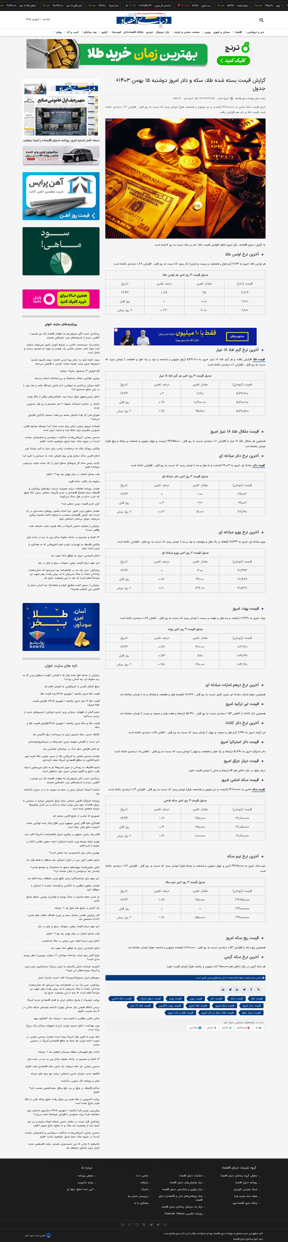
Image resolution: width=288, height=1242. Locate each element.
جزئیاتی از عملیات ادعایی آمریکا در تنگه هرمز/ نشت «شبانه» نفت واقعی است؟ (64, 528)
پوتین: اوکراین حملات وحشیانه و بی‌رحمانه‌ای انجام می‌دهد (67, 378)
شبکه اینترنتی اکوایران (245, 1189)
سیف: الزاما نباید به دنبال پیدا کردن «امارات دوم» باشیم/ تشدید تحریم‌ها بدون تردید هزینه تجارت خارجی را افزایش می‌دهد (65, 362)
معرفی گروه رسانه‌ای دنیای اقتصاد (238, 1176)
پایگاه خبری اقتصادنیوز (245, 1203)
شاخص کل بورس (126, 5)
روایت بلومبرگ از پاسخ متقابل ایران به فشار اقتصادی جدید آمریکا (63, 1000)
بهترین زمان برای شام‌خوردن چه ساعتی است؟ (74, 853)
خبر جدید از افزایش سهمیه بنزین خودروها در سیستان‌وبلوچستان (64, 742)
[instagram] (165, 1225)
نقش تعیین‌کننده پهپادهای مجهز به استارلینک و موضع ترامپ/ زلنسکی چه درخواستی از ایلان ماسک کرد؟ (65, 869)
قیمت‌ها (116, 32)
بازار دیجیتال (162, 32)
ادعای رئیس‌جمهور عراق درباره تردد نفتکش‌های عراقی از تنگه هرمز (63, 397)
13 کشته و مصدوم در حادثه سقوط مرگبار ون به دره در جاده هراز (63, 1059)
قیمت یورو (196, 999)
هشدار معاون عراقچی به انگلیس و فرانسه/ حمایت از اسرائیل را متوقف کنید (65, 888)
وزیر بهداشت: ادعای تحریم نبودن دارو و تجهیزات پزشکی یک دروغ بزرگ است (63, 1028)
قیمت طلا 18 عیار (140, 1006)
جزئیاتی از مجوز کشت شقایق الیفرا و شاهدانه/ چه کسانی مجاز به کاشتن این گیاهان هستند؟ (63, 587)
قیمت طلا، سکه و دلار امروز (218, 1013)
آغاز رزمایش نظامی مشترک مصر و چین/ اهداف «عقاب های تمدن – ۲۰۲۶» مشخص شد (63, 917)
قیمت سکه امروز (224, 1006)
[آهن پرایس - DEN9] (61, 196)
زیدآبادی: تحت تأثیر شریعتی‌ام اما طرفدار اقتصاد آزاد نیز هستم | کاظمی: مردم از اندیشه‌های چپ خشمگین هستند (65, 336)
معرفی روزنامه (85, 1176)
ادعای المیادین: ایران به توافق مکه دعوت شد (75, 556)
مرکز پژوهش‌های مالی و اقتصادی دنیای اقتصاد (181, 1198)
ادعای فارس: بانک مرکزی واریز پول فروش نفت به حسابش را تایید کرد (61, 456)
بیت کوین (169, 5)
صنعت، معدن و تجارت (186, 32)
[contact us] (130, 1225)
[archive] (123, 1225)
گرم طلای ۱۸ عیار (37, 5)
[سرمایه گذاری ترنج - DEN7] (144, 54)
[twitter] (244, 990)
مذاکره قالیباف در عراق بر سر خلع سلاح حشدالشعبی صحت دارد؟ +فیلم (64, 1090)
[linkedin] (237, 990)
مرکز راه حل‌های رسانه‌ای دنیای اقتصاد (182, 1207)
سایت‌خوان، (249, 978)
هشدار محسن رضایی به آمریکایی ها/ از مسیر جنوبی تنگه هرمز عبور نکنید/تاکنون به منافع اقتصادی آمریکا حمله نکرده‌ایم (62, 758)
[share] (137, 1225)
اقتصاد (238, 32)
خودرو (149, 32)
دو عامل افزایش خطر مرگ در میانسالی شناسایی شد (71, 749)
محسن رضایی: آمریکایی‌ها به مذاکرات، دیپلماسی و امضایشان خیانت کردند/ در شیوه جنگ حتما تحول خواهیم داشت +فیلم (62, 439)
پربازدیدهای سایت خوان (61, 324)
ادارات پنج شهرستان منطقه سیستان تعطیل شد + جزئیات (69, 1052)
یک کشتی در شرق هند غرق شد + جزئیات (77, 908)
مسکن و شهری (221, 32)
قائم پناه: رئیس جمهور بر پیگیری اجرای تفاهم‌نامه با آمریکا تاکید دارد (62, 834)
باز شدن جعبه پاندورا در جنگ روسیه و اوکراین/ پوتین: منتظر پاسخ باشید (63, 899)
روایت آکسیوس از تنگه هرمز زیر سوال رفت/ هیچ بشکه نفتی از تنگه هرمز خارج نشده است (62, 1101)
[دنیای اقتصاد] (144, 20)
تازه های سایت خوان (61, 666)
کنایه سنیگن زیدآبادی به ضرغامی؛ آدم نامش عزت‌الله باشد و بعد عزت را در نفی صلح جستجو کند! (61, 387)
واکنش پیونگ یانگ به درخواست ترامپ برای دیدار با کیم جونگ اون (62, 449)
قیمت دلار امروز (252, 1006)
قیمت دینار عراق (251, 1013)
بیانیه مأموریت (85, 1183)
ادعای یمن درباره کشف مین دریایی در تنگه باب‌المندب (71, 941)
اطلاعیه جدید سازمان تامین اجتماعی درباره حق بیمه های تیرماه (65, 1074)
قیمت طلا (259, 359)
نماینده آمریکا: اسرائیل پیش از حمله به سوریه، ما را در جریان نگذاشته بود (62, 792)
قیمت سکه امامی (121, 999)
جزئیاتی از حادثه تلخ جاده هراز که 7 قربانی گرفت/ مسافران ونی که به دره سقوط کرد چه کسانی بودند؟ (61, 677)
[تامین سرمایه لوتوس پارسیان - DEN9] (61, 251)
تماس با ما (142, 1176)
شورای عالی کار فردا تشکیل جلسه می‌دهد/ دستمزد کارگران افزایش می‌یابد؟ (64, 417)
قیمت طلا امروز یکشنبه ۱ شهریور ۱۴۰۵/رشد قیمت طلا (70, 694)
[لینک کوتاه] (258, 990)
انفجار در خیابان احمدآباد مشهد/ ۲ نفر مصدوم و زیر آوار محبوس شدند (63, 406)
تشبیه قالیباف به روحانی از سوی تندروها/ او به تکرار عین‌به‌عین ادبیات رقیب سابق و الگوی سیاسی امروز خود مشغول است (62, 769)
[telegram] (230, 990)
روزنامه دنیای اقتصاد (246, 1183)
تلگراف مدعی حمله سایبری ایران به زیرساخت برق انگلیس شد (66, 735)
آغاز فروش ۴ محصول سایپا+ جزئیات (80, 371)
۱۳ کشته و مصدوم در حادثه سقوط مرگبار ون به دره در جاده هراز (63, 537)
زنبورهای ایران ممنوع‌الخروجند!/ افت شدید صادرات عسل (69, 978)
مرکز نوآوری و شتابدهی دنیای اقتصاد (182, 1189)
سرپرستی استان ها (138, 1196)
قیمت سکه (258, 789)
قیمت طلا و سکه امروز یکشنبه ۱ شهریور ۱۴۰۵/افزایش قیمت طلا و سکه (63, 725)
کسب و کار (72, 32)
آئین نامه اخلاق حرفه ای (80, 1189)
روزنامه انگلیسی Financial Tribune (184, 1214)
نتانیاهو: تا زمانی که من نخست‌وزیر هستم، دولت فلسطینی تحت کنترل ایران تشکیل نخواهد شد (64, 1146)
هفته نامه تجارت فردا (245, 1196)
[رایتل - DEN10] (61, 299)
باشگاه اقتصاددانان (133, 32)
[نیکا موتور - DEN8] (61, 155)
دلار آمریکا (77, 5)
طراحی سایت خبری (37, 1235)
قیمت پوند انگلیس (170, 1006)
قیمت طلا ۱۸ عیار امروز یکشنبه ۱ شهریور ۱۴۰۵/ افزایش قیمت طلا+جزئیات (66, 703)
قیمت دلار (259, 465)
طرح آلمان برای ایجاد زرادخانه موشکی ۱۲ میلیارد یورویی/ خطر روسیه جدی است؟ (62, 957)
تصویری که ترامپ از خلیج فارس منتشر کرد (76, 816)
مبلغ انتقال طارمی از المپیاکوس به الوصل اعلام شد (72, 687)
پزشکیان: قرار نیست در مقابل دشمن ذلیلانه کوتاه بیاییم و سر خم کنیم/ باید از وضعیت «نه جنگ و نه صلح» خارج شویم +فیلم (64, 1124)
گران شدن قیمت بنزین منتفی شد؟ (80, 504)
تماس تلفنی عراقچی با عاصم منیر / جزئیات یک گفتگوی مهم (67, 1019)
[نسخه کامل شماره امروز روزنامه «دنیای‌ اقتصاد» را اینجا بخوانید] (61, 107)
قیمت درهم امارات (150, 999)
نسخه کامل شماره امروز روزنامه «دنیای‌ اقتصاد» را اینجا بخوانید (61, 140)
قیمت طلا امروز (198, 1006)
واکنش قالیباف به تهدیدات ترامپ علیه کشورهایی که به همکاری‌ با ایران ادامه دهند (64, 546)
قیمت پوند (175, 999)
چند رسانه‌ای (90, 32)
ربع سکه (278, 5)
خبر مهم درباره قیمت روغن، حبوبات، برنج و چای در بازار (69, 563)
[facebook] (251, 990)
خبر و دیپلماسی (255, 32)
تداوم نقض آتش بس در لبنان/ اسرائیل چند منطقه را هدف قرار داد (63, 860)
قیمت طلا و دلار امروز (180, 1013)
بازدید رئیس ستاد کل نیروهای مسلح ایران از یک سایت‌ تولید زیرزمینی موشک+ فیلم (61, 465)
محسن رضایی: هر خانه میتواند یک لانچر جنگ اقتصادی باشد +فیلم (62, 1066)
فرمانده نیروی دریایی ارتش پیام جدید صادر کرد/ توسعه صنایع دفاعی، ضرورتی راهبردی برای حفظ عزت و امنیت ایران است (61, 428)
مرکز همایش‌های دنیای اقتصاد (186, 1183)
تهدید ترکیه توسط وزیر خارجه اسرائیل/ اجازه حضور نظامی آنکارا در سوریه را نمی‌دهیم (63, 844)
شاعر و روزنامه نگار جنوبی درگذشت (80, 1081)
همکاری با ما (141, 1203)
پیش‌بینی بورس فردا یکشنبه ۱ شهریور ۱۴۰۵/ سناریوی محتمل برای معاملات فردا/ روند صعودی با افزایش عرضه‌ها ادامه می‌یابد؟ (63, 1112)
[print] (223, 990)
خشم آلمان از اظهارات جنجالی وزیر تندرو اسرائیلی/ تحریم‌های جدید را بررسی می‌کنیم (62, 714)
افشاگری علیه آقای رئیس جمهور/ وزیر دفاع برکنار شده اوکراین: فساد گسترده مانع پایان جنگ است (63, 825)
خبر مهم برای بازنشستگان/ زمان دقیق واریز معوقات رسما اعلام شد (63, 878)
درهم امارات (205, 5)
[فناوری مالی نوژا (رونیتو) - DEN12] (61, 627)
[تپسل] (116, 330)
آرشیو (104, 32)
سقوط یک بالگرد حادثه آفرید (84, 482)
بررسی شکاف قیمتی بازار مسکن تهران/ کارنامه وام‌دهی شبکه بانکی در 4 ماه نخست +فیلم (61, 1009)
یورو (241, 5)
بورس (207, 32)
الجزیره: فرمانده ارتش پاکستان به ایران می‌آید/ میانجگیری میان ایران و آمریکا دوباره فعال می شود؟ (62, 969)
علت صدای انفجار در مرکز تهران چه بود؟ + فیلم (73, 474)
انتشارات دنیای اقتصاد (191, 1176)
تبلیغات (144, 1183)
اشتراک (144, 1189)
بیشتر (58, 32)
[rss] (144, 1225)
